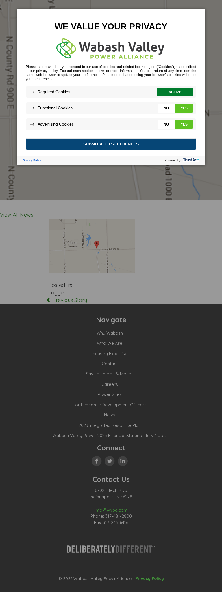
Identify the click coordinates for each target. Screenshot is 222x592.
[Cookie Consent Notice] (111, 87)
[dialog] (111, 87)
